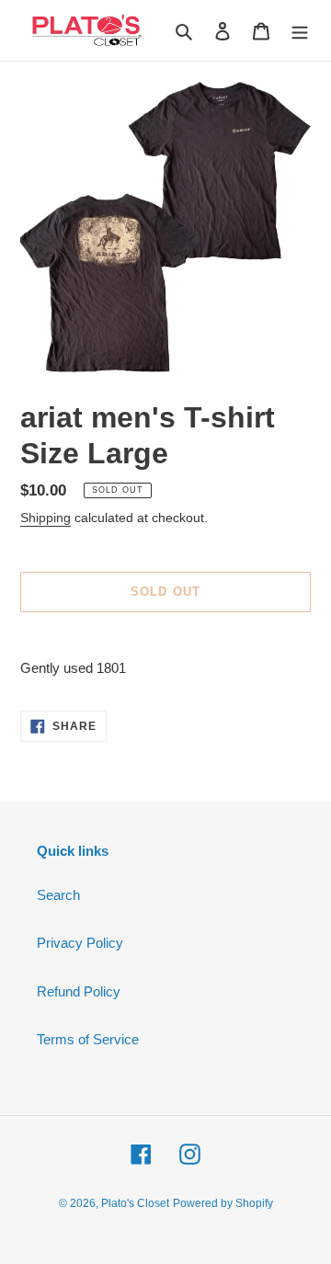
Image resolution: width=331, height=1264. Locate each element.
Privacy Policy (80, 943)
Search (58, 895)
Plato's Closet (135, 1203)
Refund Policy (78, 991)
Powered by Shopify (223, 1203)
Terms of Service (88, 1039)
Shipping (45, 517)
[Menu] (299, 31)
